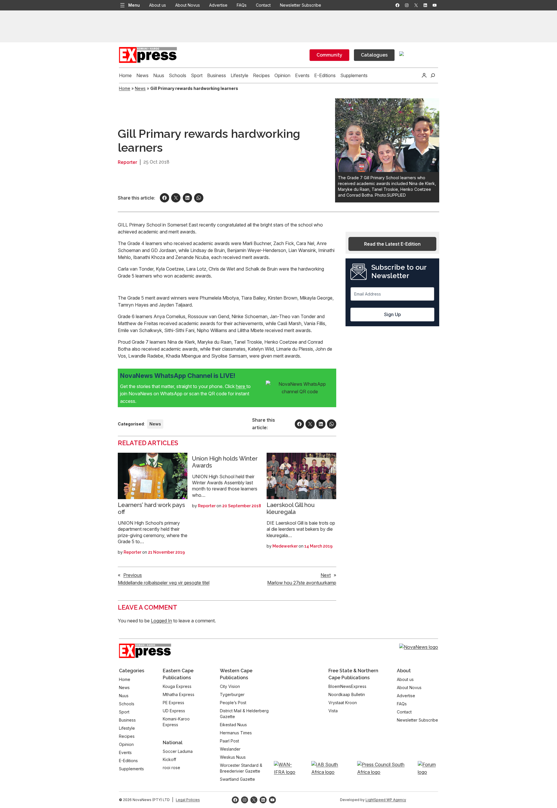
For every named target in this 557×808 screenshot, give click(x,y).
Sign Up (392, 314)
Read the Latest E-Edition (392, 244)
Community (329, 55)
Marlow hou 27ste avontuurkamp (301, 583)
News (140, 88)
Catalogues (374, 55)
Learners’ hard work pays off (151, 508)
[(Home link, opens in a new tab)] (145, 651)
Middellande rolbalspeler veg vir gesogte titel (163, 583)
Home (124, 88)
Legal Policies (188, 800)
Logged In (161, 621)
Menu (134, 5)
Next (326, 575)
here (241, 386)
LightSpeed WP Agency (386, 800)
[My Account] (424, 75)
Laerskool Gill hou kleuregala (291, 508)
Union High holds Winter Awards (225, 462)
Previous (132, 575)
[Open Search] (433, 75)
